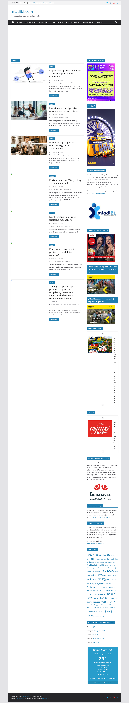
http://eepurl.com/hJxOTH (95, 543)
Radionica (93, 587)
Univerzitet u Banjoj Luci (95, 605)
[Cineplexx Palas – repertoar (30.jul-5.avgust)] (100, 428)
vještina (75, 83)
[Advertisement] (64, 44)
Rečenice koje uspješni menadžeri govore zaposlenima (61, 145)
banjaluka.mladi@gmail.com (101, 517)
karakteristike (54, 226)
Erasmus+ (95, 562)
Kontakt (100, 22)
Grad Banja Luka (95, 565)
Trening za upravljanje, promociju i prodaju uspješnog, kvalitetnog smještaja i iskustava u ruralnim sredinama (61, 292)
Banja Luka (98, 555)
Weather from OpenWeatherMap (103, 682)
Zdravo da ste (98, 616)
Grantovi (108, 565)
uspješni (70, 83)
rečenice (59, 155)
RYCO (104, 590)
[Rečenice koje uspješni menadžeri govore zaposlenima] (29, 145)
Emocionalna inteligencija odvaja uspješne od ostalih (63, 109)
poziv (109, 580)
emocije (53, 83)
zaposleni (69, 155)
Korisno (52, 66)
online (96, 575)
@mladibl (95, 635)
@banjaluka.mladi (99, 627)
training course (96, 602)
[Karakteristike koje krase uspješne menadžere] (29, 219)
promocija (63, 304)
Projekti (107, 584)
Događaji (52, 282)
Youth (113, 607)
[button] (49, 22)
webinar (105, 607)
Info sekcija (57, 22)
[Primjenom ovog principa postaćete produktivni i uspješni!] (29, 251)
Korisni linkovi (88, 22)
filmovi (112, 562)
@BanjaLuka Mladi (99, 639)
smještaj (69, 304)
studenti (100, 598)
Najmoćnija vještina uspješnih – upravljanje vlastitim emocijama (65, 73)
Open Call (107, 575)
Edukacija (52, 176)
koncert (104, 568)
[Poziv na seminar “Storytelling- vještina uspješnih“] (29, 182)
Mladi (108, 571)
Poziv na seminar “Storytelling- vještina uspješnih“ (65, 181)
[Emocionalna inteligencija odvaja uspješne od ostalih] (29, 110)
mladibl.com (22, 11)
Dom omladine (30, 22)
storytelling (59, 189)
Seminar (53, 189)
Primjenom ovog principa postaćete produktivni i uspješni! (62, 251)
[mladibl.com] (13, 22)
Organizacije (43, 22)
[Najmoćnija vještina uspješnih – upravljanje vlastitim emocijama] (29, 73)
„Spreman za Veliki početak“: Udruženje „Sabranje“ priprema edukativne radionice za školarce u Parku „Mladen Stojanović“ (115, 381)
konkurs (96, 571)
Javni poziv (95, 568)
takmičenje (113, 598)
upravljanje (65, 83)
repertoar (112, 587)
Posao (97, 579)
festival (104, 562)
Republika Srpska (93, 590)
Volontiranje (93, 607)
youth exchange (92, 611)
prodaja (58, 304)
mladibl (61, 80)
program (96, 583)
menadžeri (53, 155)
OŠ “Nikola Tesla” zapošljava (40, 2)
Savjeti (66, 226)
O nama (19, 22)
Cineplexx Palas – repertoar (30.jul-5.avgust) (115, 437)
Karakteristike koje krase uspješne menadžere (62, 218)
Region (103, 587)
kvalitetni (53, 304)
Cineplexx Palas (100, 559)
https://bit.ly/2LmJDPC (98, 193)
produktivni (58, 261)
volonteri (107, 605)
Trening (74, 304)
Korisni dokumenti (73, 22)
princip (52, 261)
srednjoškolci (100, 594)
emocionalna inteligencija (57, 117)
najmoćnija (58, 83)
